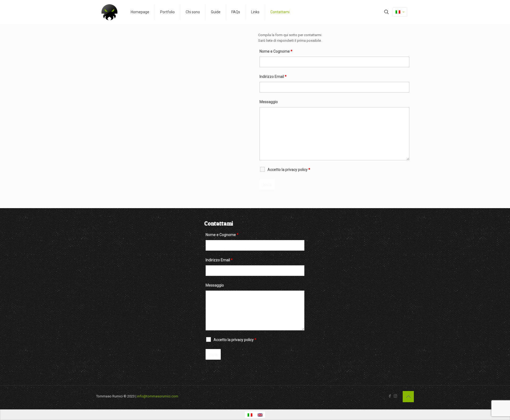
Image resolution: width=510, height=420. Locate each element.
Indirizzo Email (273, 76)
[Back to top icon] (408, 396)
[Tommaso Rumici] (109, 12)
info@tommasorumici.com (157, 396)
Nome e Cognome (276, 51)
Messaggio (269, 102)
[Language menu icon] (400, 12)
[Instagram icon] (395, 396)
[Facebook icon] (390, 396)
